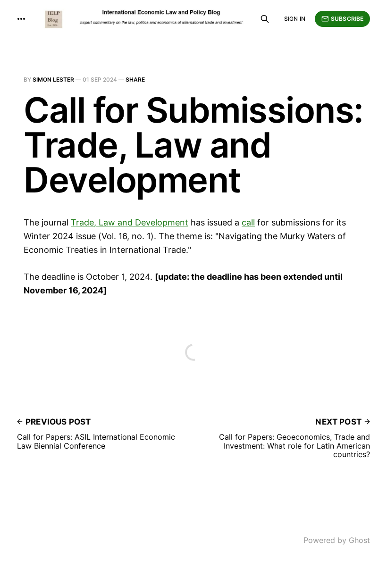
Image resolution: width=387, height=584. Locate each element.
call (248, 222)
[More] (21, 19)
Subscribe (347, 18)
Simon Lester (53, 79)
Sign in (294, 18)
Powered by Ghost (336, 540)
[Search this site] (265, 19)
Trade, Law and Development (129, 222)
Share (135, 79)
